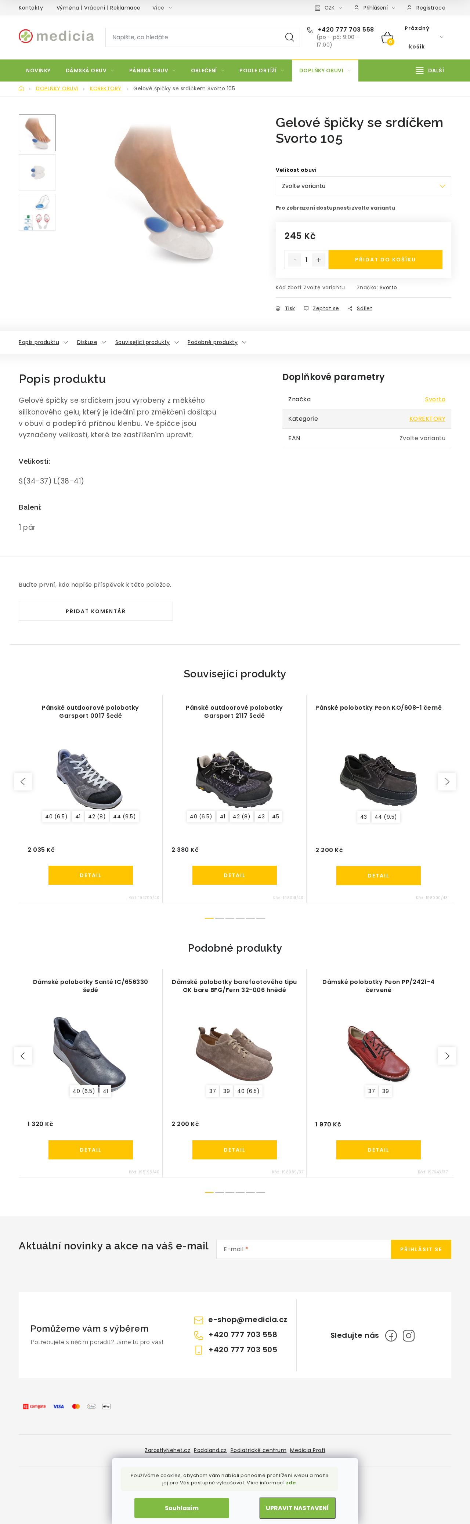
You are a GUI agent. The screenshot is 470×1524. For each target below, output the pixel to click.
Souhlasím (182, 1508)
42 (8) (97, 816)
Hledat (289, 37)
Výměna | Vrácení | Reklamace (99, 7)
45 (275, 816)
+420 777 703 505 (242, 1349)
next (447, 781)
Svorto (388, 287)
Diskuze (87, 342)
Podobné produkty (213, 342)
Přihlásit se (421, 1249)
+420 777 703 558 (345, 29)
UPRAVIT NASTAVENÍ (297, 1508)
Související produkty (142, 342)
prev (23, 781)
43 (261, 816)
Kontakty (31, 7)
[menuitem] (38, 70)
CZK (329, 7)
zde (291, 1482)
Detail (90, 875)
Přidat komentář (96, 611)
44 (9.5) (124, 816)
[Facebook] (391, 1336)
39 (226, 1091)
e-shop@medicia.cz (248, 1319)
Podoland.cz (210, 1450)
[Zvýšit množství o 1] (318, 260)
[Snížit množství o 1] (294, 260)
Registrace (430, 7)
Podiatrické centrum (259, 1450)
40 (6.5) (56, 816)
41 (78, 816)
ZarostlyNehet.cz (167, 1450)
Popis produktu (39, 342)
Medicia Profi (307, 1450)
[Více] (430, 70)
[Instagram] (409, 1336)
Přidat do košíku (385, 259)
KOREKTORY (427, 419)
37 (212, 1091)
